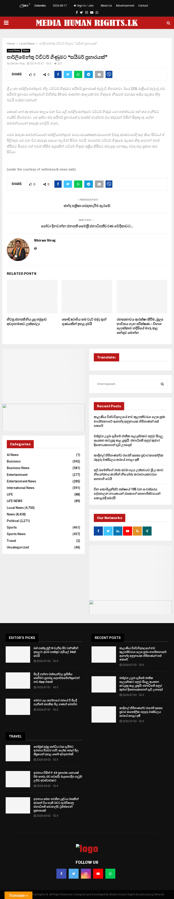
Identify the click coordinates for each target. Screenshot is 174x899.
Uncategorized (18, 547)
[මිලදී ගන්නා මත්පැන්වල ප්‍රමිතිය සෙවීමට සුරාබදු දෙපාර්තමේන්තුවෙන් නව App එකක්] (18, 680)
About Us (106, 5)
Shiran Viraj (17, 63)
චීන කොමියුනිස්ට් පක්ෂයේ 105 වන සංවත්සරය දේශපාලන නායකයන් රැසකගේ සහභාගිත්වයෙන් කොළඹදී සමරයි (127, 493)
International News (20, 488)
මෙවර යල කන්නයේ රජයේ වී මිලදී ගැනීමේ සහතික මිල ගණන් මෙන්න (55, 702)
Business (14, 461)
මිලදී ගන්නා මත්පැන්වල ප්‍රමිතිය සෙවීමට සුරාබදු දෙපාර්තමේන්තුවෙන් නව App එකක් (57, 677)
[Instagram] (86, 874)
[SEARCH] (162, 384)
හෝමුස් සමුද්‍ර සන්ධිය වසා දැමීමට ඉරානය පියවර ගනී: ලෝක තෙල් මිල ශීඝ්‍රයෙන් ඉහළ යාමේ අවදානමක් (56, 750)
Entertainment (17, 475)
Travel (11, 541)
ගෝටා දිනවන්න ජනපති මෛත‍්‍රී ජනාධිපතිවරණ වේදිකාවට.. (87, 226)
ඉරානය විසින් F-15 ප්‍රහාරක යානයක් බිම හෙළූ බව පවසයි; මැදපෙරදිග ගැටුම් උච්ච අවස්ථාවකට (58, 776)
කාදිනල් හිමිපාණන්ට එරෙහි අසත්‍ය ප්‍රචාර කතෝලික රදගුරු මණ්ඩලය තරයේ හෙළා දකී (140, 711)
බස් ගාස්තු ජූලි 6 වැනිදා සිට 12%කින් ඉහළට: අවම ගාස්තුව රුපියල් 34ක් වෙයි (56, 651)
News (26, 50)
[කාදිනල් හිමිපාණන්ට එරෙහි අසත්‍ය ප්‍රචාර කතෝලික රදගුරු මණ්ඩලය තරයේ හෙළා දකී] (104, 714)
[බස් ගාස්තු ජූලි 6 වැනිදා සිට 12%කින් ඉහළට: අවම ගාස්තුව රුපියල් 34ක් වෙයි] (18, 654)
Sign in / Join (85, 5)
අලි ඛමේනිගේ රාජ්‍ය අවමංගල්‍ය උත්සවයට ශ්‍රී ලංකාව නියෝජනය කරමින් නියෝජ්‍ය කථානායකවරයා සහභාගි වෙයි (128, 474)
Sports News (16, 534)
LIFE (10, 494)
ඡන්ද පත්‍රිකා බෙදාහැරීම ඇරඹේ (87, 206)
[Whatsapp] (110, 874)
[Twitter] (74, 874)
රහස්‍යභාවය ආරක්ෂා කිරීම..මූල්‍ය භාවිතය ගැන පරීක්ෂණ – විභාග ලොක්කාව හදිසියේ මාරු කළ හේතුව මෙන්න (140, 326)
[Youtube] (98, 874)
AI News (13, 455)
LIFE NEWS (14, 501)
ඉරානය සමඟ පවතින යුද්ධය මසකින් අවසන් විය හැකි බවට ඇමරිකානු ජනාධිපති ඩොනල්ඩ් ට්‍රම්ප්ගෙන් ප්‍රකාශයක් (56, 804)
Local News (14, 50)
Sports (12, 527)
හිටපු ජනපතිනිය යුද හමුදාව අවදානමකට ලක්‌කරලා (27, 321)
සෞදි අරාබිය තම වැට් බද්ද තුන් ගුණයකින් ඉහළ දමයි (84, 321)
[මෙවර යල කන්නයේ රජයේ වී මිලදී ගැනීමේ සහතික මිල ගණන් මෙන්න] (18, 707)
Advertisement (125, 5)
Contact (143, 5)
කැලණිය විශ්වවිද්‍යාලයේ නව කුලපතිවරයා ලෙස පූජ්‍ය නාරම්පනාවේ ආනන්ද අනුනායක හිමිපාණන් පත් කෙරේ (129, 421)
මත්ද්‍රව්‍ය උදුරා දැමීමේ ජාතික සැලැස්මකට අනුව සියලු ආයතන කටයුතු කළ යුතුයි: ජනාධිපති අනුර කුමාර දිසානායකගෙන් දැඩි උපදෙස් (128, 440)
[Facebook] (61, 874)
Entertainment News (21, 481)
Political (13, 521)
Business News (18, 468)
